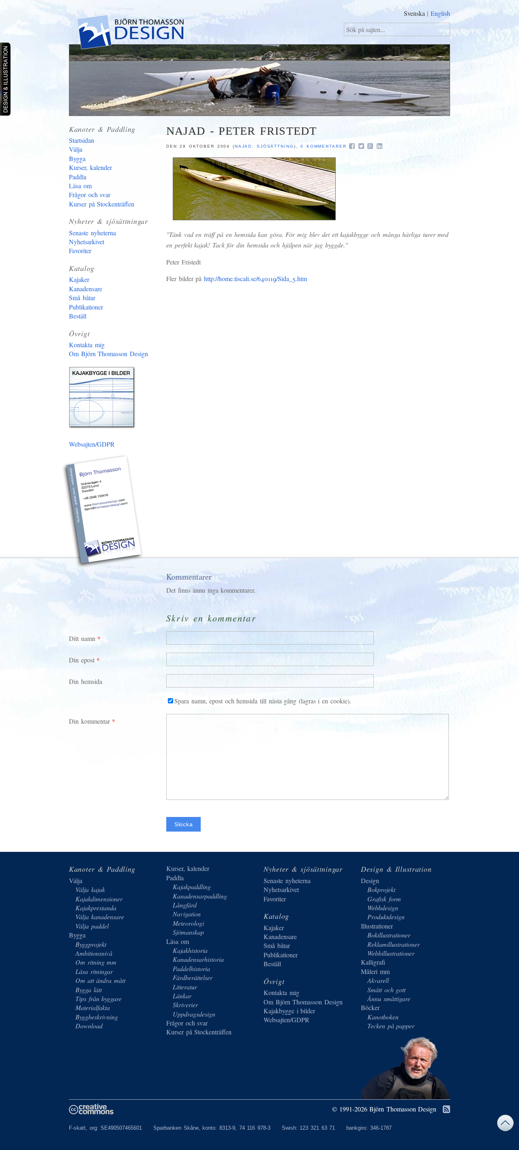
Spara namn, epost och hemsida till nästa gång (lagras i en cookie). (262, 700)
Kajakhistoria (190, 950)
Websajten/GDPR (92, 444)
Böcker (370, 1007)
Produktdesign (386, 916)
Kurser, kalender (90, 167)
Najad (243, 146)
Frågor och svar (89, 194)
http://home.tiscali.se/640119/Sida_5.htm (255, 278)
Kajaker (79, 279)
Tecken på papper (390, 1025)
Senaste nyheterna (92, 232)
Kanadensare (85, 288)
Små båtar (82, 297)
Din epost (81, 660)
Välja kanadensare (99, 916)
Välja (75, 149)
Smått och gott (386, 989)
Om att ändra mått (100, 980)
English (440, 13)
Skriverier (185, 1004)
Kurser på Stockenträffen (101, 204)
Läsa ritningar (94, 971)
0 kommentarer (323, 146)
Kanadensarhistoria (198, 959)
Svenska (414, 13)
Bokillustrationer (388, 935)
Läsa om (80, 185)
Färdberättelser (192, 977)
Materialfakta (92, 1007)
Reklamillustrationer (393, 944)
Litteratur (185, 986)
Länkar (182, 995)
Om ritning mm (95, 962)
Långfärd (185, 905)
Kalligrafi (373, 962)
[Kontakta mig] (103, 512)
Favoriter (80, 250)
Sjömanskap (188, 932)
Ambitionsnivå (93, 953)
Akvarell (378, 980)
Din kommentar (89, 721)
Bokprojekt (381, 889)
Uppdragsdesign (194, 1014)
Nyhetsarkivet (86, 241)
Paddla (77, 176)
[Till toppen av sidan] (505, 1125)
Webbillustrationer (390, 953)
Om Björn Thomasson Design (108, 353)
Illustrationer (377, 926)
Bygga (77, 158)
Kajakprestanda (95, 907)
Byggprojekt (90, 944)
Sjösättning (275, 146)
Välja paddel (92, 926)
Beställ (77, 316)
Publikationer (86, 307)
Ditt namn (82, 638)
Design (370, 880)
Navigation (187, 913)
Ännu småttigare (388, 998)
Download (89, 1025)
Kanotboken (383, 1016)
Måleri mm (375, 971)
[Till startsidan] (130, 34)
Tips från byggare (98, 998)
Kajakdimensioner (98, 898)
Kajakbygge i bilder (103, 399)
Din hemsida (85, 681)
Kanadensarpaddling (200, 896)
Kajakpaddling (192, 886)
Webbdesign (382, 907)
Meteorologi (188, 923)
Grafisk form (384, 898)
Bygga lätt (88, 989)
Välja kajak (90, 889)
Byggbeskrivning (96, 1016)
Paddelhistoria (191, 968)
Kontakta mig (87, 344)
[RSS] (446, 1109)
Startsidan (81, 140)
